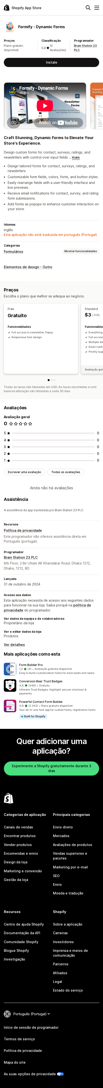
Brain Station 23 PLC (21, 557)
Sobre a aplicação (67, 924)
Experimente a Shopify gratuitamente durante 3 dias (51, 768)
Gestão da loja (16, 880)
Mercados (61, 836)
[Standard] (51, 380)
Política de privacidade (23, 530)
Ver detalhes (14, 645)
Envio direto (63, 827)
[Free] (49, 380)
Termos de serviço (19, 1039)
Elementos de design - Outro (28, 267)
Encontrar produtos (20, 836)
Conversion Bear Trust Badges (41, 681)
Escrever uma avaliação (24, 472)
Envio (57, 884)
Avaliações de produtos (72, 845)
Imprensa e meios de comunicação (70, 952)
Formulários (13, 251)
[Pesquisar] (88, 7)
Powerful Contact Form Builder (41, 702)
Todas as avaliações (65, 472)
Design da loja (15, 862)
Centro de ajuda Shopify (24, 924)
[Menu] (96, 7)
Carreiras (60, 933)
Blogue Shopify (16, 950)
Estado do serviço (68, 990)
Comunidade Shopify (21, 942)
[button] (51, 669)
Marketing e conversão (23, 871)
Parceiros (61, 964)
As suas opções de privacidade (30, 1074)
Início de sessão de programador (31, 1027)
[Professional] (54, 380)
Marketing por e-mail (70, 867)
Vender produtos (18, 845)
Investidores (63, 942)
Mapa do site (15, 1062)
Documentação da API (22, 933)
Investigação (14, 959)
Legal (57, 982)
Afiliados (60, 973)
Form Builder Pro (31, 665)
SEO (56, 876)
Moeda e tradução (68, 893)
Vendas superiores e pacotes (70, 855)
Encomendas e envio (21, 853)
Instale (51, 62)
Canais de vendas (18, 827)
